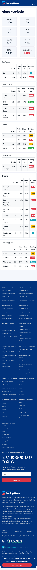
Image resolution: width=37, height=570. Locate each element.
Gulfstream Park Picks (8, 447)
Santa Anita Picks (6, 437)
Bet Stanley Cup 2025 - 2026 (9, 336)
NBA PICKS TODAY (25, 287)
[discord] (7, 461)
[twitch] (7, 457)
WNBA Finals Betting (7, 318)
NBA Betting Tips (23, 297)
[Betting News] (10, 3)
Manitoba (4, 416)
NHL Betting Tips (6, 333)
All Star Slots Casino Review (9, 388)
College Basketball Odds (8, 352)
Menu (33, 4)
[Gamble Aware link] (11, 541)
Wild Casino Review (7, 391)
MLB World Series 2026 (25, 318)
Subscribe (16, 480)
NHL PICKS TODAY (8, 324)
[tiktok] (17, 457)
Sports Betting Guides (25, 373)
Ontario (4, 403)
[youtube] (3, 461)
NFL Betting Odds (6, 290)
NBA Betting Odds (24, 290)
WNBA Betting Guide (7, 315)
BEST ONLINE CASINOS (9, 378)
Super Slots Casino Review (9, 394)
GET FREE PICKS (17, 565)
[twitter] (3, 457)
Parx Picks (4, 444)
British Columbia (6, 413)
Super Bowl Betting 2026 (8, 300)
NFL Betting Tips (6, 297)
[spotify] (21, 457)
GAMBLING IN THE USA (26, 378)
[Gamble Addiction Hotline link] (15, 547)
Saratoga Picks (5, 441)
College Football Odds (25, 329)
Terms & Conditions (5, 531)
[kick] (12, 457)
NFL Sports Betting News (8, 293)
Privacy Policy (18, 531)
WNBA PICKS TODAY (8, 305)
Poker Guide (22, 412)
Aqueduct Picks (6, 434)
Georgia (21, 391)
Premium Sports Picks (25, 369)
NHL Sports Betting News (8, 330)
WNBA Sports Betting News (9, 312)
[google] (12, 461)
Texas (20, 388)
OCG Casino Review (7, 381)
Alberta (4, 409)
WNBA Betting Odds (7, 308)
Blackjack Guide (23, 409)
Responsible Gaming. (23, 553)
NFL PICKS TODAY (7, 287)
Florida (21, 385)
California (21, 381)
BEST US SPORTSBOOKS (27, 346)
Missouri (21, 394)
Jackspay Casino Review (8, 385)
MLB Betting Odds (24, 308)
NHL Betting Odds (7, 327)
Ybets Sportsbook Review (26, 361)
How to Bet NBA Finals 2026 (26, 300)
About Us (29, 531)
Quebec (4, 406)
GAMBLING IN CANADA (9, 400)
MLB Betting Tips (23, 315)
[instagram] (30, 457)
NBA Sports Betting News (26, 293)
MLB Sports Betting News (26, 312)
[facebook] (26, 457)
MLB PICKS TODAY (25, 305)
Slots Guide (22, 405)
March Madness (6, 366)
